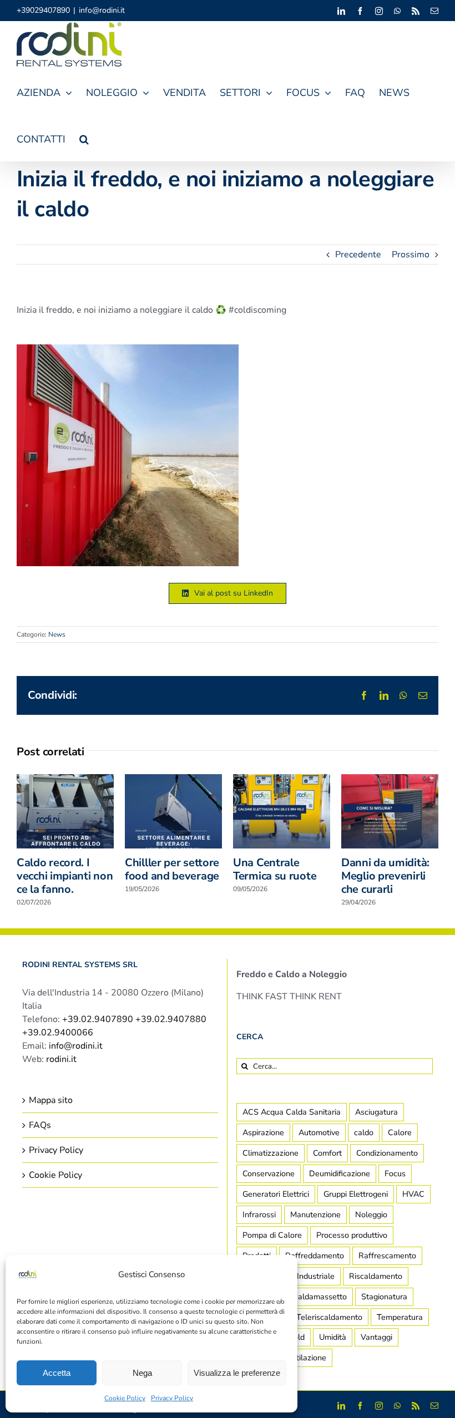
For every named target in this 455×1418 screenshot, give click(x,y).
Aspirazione (263, 1132)
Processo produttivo (351, 1235)
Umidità (332, 1337)
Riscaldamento (375, 1276)
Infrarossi (259, 1214)
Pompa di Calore (272, 1235)
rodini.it (61, 1059)
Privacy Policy (172, 1398)
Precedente (358, 254)
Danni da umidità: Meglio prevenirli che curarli (385, 876)
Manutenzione (315, 1214)
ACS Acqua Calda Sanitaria (291, 1111)
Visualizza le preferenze (237, 1373)
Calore (400, 1132)
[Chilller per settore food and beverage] (173, 780)
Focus (395, 1173)
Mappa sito (51, 1100)
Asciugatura (376, 1111)
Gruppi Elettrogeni (355, 1194)
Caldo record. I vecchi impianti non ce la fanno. (65, 876)
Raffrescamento (387, 1255)
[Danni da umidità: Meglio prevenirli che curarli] (389, 780)
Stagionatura (384, 1296)
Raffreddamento (314, 1255)
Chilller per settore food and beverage (172, 869)
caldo (363, 1132)
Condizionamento (387, 1152)
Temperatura (400, 1317)
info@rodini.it (102, 10)
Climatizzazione (270, 1152)
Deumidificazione (339, 1173)
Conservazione (268, 1173)
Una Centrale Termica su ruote (274, 869)
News (56, 634)
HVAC (413, 1194)
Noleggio (371, 1214)
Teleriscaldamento (329, 1317)
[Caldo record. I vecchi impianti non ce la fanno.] (65, 780)
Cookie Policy (124, 1398)
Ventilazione (304, 1357)
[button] (84, 137)
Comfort (327, 1152)
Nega (142, 1373)
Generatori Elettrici (275, 1194)
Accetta (56, 1373)
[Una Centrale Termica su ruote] (281, 780)
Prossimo (410, 254)
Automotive (319, 1132)
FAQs (40, 1125)
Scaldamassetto (318, 1296)
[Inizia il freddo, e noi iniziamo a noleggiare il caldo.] (128, 349)
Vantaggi (376, 1337)
